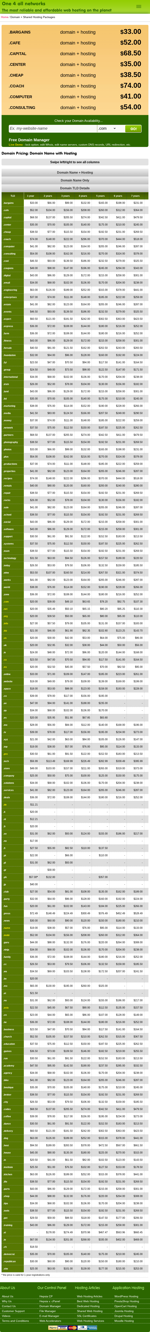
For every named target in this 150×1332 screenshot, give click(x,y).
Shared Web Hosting (90, 1311)
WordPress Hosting (126, 1296)
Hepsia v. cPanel (49, 1301)
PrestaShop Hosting (126, 1301)
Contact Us (9, 1306)
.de (5, 804)
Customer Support (13, 1311)
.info (5, 623)
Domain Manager (50, 1306)
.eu (5, 667)
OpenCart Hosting (125, 1306)
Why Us (7, 1301)
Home (4, 17)
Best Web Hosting (88, 1301)
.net (5, 609)
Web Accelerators (50, 1320)
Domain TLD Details (75, 188)
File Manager (47, 1311)
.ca (5, 659)
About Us (7, 1296)
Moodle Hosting (124, 1320)
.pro (5, 754)
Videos (6, 1316)
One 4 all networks (23, 3)
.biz (5, 630)
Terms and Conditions (15, 1320)
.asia (6, 1007)
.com (6, 601)
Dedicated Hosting (88, 1306)
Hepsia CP (46, 1296)
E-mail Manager (49, 1316)
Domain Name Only (75, 180)
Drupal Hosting (123, 1316)
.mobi (6, 935)
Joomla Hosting (124, 1311)
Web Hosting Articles (89, 1296)
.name (6, 928)
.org (5, 616)
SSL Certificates (86, 1316)
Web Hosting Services (90, 1320)
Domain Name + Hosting (75, 172)
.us (5, 638)
